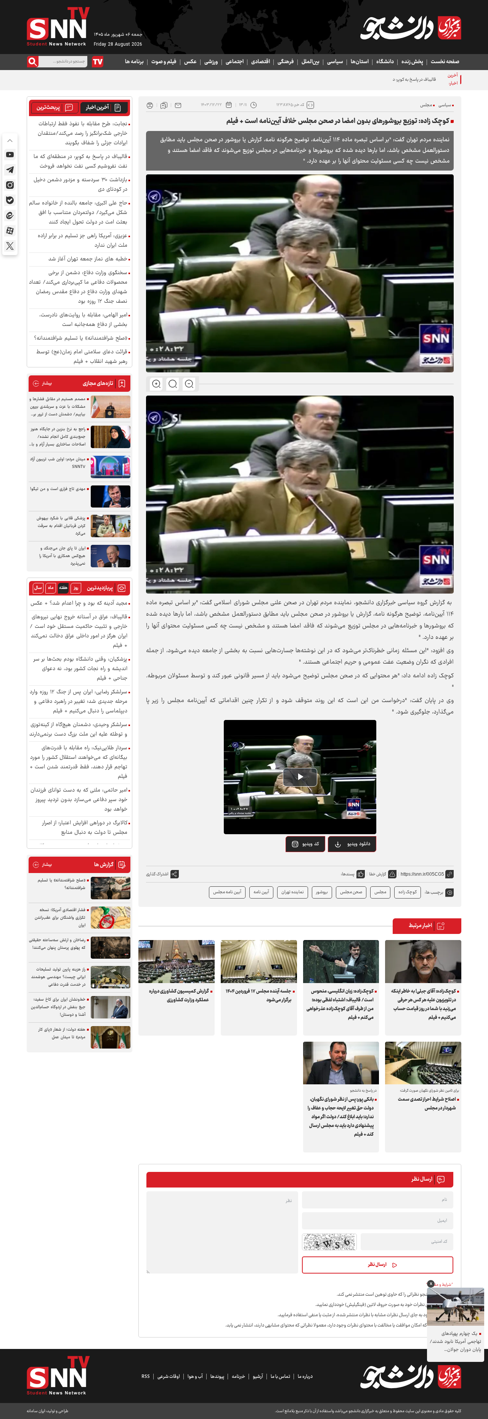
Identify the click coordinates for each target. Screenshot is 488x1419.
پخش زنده (412, 62)
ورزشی (211, 62)
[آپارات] (10, 231)
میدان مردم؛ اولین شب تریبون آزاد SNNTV (57, 463)
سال (38, 588)
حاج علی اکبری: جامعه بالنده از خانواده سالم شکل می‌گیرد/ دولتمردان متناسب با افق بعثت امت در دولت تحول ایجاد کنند (78, 213)
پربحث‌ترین (48, 108)
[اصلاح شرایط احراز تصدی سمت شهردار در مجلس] (423, 1063)
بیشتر (42, 383)
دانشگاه (385, 62)
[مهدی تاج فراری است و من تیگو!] (110, 496)
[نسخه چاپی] (150, 105)
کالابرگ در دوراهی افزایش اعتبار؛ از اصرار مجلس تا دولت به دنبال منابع (84, 828)
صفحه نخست (445, 62)
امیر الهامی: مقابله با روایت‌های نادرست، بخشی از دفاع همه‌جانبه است (83, 320)
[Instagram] (10, 185)
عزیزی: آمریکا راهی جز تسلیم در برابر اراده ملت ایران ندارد (82, 241)
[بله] (10, 200)
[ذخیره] (164, 105)
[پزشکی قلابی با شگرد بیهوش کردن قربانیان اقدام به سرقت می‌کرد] (110, 526)
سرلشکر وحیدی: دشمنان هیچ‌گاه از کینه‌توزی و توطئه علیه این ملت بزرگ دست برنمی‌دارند (78, 729)
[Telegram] (10, 170)
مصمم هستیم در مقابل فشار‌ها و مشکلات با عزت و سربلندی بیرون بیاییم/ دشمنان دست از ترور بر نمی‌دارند (57, 407)
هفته (63, 588)
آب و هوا (195, 1377)
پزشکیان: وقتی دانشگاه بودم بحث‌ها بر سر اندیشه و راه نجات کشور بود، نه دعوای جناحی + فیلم (80, 669)
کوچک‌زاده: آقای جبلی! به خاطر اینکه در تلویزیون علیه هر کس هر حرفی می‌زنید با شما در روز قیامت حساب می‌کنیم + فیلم (423, 1004)
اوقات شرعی (168, 1377)
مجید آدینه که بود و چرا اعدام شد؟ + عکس (78, 603)
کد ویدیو (310, 844)
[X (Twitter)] (10, 246)
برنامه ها (134, 62)
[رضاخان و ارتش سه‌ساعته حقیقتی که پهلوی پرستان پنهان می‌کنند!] (110, 948)
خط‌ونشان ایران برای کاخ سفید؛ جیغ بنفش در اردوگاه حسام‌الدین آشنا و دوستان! (58, 1007)
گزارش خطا (377, 874)
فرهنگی (286, 62)
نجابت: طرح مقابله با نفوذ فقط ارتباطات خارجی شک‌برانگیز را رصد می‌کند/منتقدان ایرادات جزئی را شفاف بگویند (82, 134)
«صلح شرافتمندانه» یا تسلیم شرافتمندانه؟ (80, 338)
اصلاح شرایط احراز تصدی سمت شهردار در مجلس (427, 1104)
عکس (190, 62)
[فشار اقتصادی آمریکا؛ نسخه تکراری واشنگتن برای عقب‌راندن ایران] (110, 918)
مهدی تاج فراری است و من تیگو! (57, 489)
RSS (145, 1377)
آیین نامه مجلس (227, 892)
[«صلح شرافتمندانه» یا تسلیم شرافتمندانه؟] (110, 888)
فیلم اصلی (349, 863)
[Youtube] (10, 155)
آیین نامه (261, 892)
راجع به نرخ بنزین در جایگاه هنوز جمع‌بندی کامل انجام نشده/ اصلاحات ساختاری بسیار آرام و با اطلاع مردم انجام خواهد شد (58, 437)
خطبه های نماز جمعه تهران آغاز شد (87, 259)
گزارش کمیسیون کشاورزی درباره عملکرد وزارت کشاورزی (179, 995)
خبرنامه (238, 1377)
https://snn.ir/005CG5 (422, 874)
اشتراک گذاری (157, 874)
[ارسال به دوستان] (178, 105)
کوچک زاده (407, 892)
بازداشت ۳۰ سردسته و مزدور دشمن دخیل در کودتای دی (80, 185)
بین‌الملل (310, 62)
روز (76, 588)
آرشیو (258, 1377)
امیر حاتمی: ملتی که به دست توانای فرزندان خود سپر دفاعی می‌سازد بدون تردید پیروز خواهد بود (78, 800)
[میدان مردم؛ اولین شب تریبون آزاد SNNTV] (110, 467)
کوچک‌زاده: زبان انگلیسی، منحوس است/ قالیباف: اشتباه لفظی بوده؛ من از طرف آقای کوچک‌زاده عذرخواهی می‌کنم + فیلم (340, 1004)
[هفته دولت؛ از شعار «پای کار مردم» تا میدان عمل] (110, 1037)
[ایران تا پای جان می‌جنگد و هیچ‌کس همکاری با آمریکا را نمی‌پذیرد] (110, 556)
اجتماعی (235, 62)
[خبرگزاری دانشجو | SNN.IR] (410, 28)
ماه (50, 588)
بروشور (322, 892)
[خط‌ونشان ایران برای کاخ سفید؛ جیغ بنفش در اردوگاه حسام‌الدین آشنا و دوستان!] (110, 1007)
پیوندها (217, 1377)
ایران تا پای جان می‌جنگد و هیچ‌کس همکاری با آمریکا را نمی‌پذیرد (62, 556)
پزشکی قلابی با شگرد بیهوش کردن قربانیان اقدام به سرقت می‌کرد (61, 526)
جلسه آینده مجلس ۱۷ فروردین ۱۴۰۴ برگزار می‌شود (258, 995)
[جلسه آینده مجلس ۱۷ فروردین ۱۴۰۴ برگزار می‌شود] (259, 961)
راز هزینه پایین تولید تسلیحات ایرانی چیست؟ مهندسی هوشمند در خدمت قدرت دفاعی (58, 977)
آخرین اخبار (97, 108)
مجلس (426, 105)
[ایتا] (10, 215)
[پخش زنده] (97, 61)
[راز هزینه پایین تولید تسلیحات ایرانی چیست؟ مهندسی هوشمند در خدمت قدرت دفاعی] (110, 977)
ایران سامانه (36, 1411)
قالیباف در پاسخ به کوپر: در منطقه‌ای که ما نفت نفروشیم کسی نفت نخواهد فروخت (367, 80)
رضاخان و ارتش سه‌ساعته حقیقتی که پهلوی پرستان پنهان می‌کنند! (57, 944)
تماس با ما (280, 1377)
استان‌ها (360, 62)
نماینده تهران (292, 892)
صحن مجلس (351, 892)
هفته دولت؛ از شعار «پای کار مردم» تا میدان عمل (62, 1033)
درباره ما (305, 1377)
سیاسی (335, 62)
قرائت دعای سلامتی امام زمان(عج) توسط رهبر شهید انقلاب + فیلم (81, 357)
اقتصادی (260, 62)
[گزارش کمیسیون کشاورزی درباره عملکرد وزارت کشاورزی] (176, 961)
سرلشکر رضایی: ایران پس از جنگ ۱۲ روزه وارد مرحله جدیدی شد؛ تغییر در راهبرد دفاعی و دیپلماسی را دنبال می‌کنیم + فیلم (78, 702)
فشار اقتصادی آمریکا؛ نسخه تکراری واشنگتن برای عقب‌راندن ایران (60, 918)
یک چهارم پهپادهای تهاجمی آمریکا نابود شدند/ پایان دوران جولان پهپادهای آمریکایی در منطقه (455, 1342)
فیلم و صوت (164, 62)
